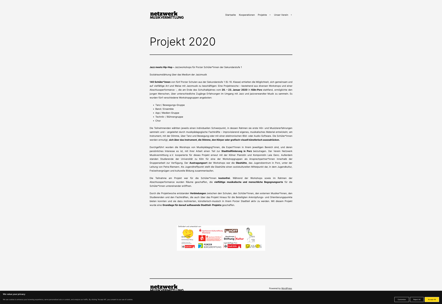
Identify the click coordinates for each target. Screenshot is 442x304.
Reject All (416, 299)
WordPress (286, 288)
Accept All (432, 299)
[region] (221, 297)
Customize (402, 299)
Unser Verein (281, 14)
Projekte (262, 14)
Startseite (230, 14)
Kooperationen (247, 14)
